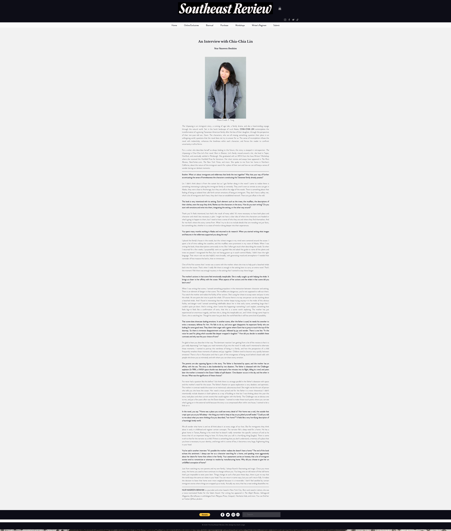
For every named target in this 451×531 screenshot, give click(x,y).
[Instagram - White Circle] (233, 515)
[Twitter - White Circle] (228, 515)
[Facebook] (289, 19)
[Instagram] (285, 19)
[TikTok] (297, 19)
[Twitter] (293, 19)
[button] (209, 25)
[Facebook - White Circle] (222, 515)
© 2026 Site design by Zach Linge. (223, 525)
